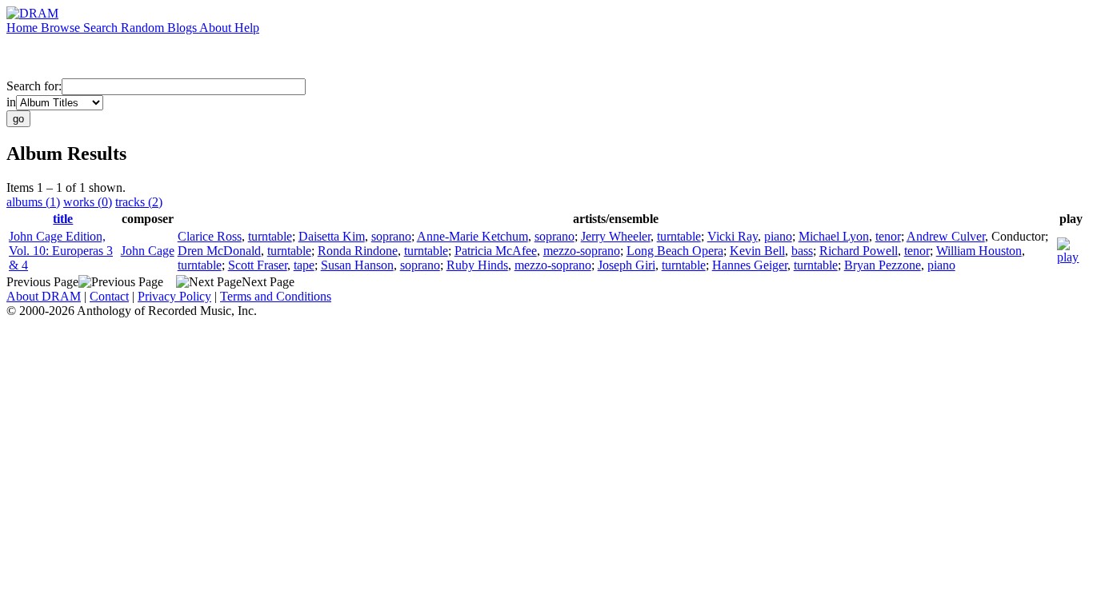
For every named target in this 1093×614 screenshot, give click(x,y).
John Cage (147, 250)
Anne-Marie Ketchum (472, 236)
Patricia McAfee (495, 250)
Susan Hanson (357, 265)
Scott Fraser (257, 265)
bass (802, 250)
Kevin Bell (757, 250)
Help (246, 27)
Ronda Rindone (358, 250)
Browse (62, 27)
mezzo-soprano (581, 250)
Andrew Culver (946, 236)
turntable (270, 236)
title (63, 218)
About (216, 27)
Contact (109, 296)
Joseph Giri (626, 265)
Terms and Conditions (275, 296)
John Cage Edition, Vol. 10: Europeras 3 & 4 (61, 250)
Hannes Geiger (749, 265)
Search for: (34, 86)
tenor (888, 236)
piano (778, 236)
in (11, 102)
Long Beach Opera (675, 250)
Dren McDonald (219, 250)
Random (144, 27)
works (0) (87, 202)
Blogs (183, 27)
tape (304, 265)
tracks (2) (138, 202)
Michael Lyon (834, 236)
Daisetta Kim (331, 236)
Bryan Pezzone (882, 265)
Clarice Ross (210, 236)
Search (102, 27)
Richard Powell (858, 250)
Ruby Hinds (477, 265)
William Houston (979, 250)
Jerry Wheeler (616, 236)
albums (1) (33, 202)
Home (23, 27)
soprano (391, 236)
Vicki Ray (732, 236)
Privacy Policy (174, 296)
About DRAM (43, 296)
